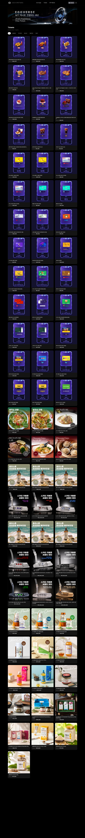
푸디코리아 (20, 33)
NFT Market (52, 2)
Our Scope (38, 2)
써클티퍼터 (31, 33)
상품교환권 (14, 33)
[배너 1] (37, 23)
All (9, 33)
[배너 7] (47, 23)
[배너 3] (40, 23)
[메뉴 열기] (76, 3)
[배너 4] (42, 23)
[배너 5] (44, 23)
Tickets (45, 2)
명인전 (37, 33)
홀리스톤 (25, 33)
